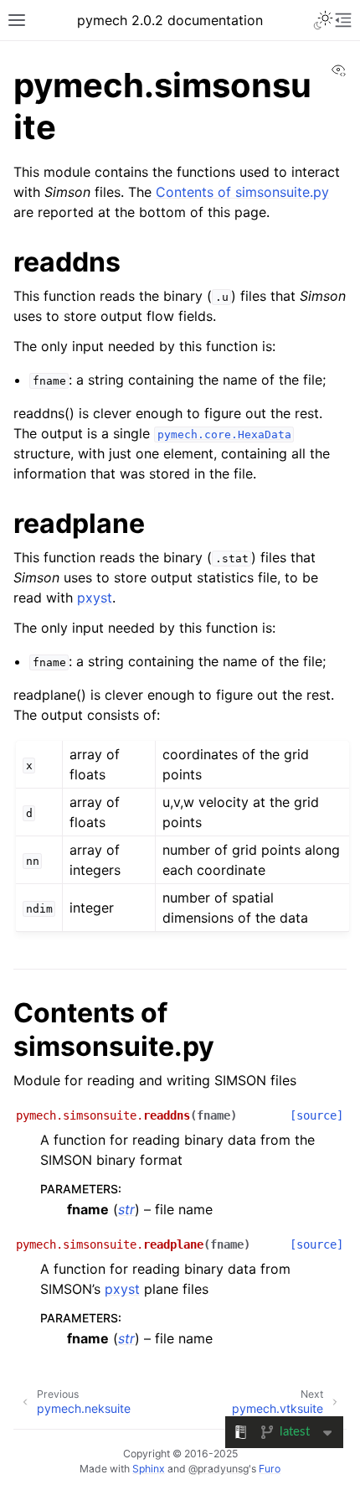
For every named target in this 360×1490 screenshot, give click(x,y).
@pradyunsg (218, 1468)
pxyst (94, 597)
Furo (269, 1468)
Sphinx (148, 1468)
